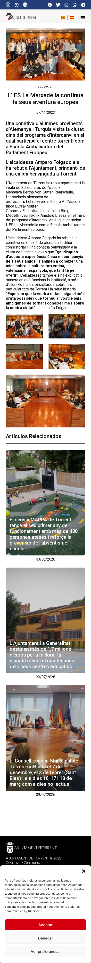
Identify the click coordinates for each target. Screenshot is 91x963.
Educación (45, 86)
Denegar (45, 938)
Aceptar (45, 925)
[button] (83, 871)
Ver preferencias (45, 951)
